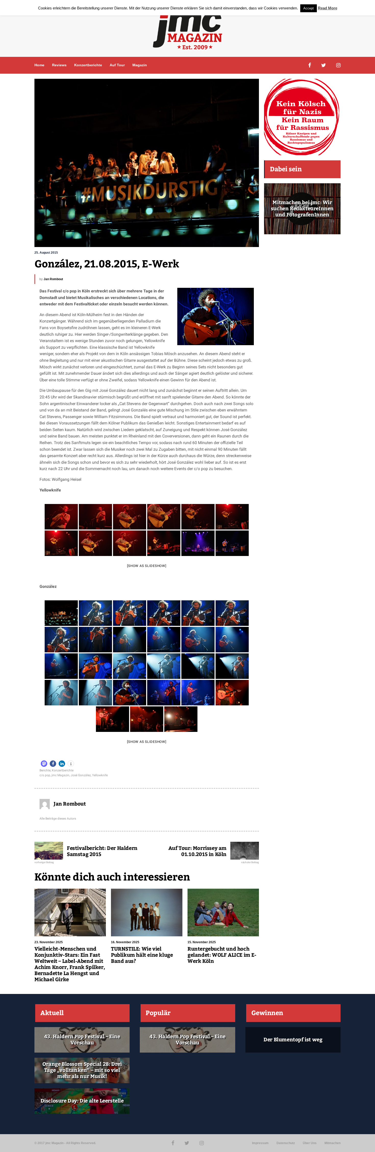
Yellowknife (100, 775)
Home (39, 65)
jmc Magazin (60, 775)
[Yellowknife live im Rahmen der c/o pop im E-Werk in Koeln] (61, 516)
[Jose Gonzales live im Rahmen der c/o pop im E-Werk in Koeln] (61, 613)
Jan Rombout (53, 279)
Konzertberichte (88, 65)
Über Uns (310, 1143)
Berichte (45, 770)
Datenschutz (286, 1143)
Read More (327, 8)
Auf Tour (117, 65)
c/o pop (45, 775)
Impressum (260, 1143)
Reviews (59, 65)
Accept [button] (308, 8)
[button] (44, 763)
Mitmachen (332, 1143)
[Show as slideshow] (146, 566)
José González (81, 775)
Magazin (139, 65)
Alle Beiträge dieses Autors (58, 818)
